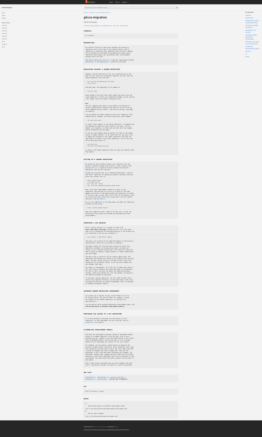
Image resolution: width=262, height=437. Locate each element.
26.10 (3, 47)
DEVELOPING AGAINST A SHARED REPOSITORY (252, 21)
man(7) (92, 12)
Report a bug (124, 25)
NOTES (247, 56)
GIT (246, 54)
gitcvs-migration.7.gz (103, 12)
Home (3, 12)
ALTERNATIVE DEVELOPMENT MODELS (252, 47)
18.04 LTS (4, 30)
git (118, 25)
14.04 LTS (4, 25)
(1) (121, 109)
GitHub (116, 426)
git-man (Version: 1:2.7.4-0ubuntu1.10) (101, 25)
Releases (124, 2)
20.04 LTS (4, 33)
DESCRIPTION (249, 18)
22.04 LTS (4, 36)
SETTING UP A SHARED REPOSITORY (251, 26)
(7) (90, 62)
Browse (117, 2)
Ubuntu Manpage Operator (100, 426)
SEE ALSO (248, 51)
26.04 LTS (4, 44)
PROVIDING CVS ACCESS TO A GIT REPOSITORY (252, 42)
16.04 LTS (4, 28)
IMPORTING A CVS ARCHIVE (250, 31)
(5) (92, 301)
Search (111, 2)
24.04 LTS (4, 38)
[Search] (177, 7)
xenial (86, 12)
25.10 (3, 41)
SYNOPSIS (248, 15)
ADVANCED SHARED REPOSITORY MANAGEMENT (251, 37)
